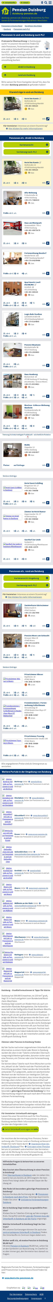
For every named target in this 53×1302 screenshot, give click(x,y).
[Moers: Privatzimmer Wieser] (12, 679)
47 (26, 387)
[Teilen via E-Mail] (43, 1287)
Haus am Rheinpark (33, 223)
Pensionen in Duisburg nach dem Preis (25, 1195)
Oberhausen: (20, 937)
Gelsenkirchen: (21, 852)
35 (26, 324)
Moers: (18, 888)
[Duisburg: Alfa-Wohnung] (12, 198)
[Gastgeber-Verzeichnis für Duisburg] (6, 11)
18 (26, 109)
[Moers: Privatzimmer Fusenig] (12, 741)
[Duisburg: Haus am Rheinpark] (12, 228)
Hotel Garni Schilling (33, 483)
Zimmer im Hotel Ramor (35, 511)
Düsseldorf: (20, 815)
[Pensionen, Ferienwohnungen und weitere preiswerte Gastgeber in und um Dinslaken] (7, 800)
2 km (31, 203)
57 (26, 418)
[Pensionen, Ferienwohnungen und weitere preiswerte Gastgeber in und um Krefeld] (7, 873)
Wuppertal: (20, 972)
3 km (31, 233)
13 (26, 685)
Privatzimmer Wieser (33, 674)
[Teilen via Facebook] (24, 1287)
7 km (31, 418)
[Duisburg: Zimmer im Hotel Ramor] (12, 517)
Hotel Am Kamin (31, 98)
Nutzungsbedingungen (18, 1298)
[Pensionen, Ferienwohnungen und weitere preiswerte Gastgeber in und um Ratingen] (7, 957)
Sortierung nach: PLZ (32, 151)
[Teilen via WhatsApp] (36, 1287)
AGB (41, 1294)
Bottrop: (19, 781)
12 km (31, 646)
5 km (31, 324)
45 (26, 616)
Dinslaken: (19, 798)
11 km (31, 684)
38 (26, 263)
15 (26, 718)
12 (26, 746)
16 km (31, 718)
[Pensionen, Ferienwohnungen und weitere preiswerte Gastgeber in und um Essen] (7, 835)
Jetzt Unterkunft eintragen (21, 1129)
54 (26, 233)
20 (26, 455)
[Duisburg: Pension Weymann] (12, 350)
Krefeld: (18, 870)
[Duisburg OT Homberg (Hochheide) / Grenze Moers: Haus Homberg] (12, 381)
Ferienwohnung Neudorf (35, 253)
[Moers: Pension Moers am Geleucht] (12, 641)
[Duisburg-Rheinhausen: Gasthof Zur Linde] (12, 545)
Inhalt (24, 2)
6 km (31, 355)
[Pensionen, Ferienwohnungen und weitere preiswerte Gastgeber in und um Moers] (7, 889)
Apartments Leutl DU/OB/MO (32, 283)
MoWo (27, 445)
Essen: (17, 834)
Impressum (36, 1298)
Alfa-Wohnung (30, 192)
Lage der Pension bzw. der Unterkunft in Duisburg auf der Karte (26, 1217)
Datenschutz (31, 1294)
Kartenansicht (34, 144)
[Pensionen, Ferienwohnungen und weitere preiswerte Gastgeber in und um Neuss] (7, 922)
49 (26, 355)
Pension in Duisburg (19, 1245)
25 (26, 646)
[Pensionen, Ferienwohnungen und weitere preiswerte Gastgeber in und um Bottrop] (7, 784)
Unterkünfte (9, 2)
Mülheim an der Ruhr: (24, 903)
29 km (31, 615)
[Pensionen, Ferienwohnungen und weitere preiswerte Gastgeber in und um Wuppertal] (7, 974)
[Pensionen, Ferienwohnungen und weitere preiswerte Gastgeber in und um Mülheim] (7, 906)
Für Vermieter (16, 1294)
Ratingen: (19, 954)
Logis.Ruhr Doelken (33, 314)
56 (26, 522)
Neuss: (17, 921)
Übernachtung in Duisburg (19, 1175)
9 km (31, 109)
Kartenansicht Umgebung (31, 578)
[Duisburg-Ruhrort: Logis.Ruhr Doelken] (12, 320)
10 (26, 493)
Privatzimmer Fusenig (34, 736)
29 (26, 203)
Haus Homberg (31, 374)
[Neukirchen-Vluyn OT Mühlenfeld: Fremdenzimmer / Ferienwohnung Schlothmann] (12, 711)
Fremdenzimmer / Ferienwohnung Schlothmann (35, 704)
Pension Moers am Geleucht (36, 635)
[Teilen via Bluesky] (30, 1287)
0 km (31, 455)
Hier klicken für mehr (26, 128)
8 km (31, 387)
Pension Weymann (32, 345)
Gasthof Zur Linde (32, 539)
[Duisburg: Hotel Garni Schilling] (12, 488)
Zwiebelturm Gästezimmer (36, 605)
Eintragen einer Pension (38, 1146)
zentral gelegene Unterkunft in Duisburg (21, 1232)
